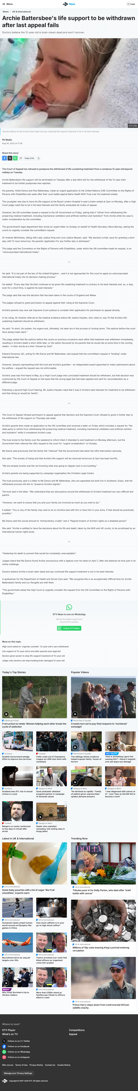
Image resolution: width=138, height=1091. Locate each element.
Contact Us (50, 1065)
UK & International (21, 11)
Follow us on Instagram (19, 1057)
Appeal (73, 1034)
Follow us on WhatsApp (19, 1052)
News (6, 11)
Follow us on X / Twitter (19, 1041)
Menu (9, 4)
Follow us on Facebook (18, 1046)
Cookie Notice (63, 1065)
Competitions (77, 1030)
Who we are (7, 1065)
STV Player (8, 1030)
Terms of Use (21, 1065)
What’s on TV (10, 1034)
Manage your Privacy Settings (18, 1073)
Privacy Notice (36, 1065)
